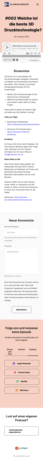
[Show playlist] (39, 53)
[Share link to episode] (35, 53)
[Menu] (37, 4)
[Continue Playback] (7, 47)
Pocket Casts (24, 372)
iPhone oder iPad (10, 351)
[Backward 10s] (4, 53)
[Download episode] (27, 53)
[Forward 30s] (9, 53)
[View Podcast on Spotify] (17, 59)
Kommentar (7, 246)
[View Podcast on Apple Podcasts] (14, 59)
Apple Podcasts (24, 363)
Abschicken (21, 310)
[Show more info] (31, 53)
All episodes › (34, 60)
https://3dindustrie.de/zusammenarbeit (23, 124)
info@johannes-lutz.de (13, 154)
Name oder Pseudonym (11, 226)
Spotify (24, 381)
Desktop (32, 349)
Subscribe (7, 60)
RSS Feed (24, 390)
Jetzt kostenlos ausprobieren (15, 431)
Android (21, 349)
